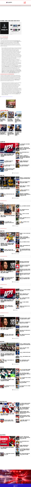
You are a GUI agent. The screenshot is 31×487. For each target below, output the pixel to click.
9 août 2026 (21, 345)
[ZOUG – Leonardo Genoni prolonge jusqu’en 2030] (2, 195)
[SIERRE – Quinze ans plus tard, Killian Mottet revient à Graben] (7, 209)
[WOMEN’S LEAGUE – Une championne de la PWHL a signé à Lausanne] (7, 265)
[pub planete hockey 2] (11, 103)
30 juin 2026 (21, 387)
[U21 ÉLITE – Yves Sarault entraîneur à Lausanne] (17, 303)
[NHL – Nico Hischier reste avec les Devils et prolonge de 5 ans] (2, 386)
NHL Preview (6, 96)
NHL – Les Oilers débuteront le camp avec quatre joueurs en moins (18, 120)
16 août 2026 (21, 223)
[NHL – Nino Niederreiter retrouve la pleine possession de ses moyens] (7, 373)
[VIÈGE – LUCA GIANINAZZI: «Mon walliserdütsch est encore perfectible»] (2, 223)
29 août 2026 (6, 171)
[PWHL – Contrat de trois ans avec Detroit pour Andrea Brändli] (17, 335)
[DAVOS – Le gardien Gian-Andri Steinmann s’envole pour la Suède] (17, 299)
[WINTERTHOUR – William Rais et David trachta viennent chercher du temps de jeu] (2, 250)
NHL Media (3, 96)
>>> (15, 423)
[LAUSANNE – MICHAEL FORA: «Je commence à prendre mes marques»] (17, 187)
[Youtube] (20, 471)
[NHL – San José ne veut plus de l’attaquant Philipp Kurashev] (17, 386)
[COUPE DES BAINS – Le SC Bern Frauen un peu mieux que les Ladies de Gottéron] (17, 323)
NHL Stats (9, 96)
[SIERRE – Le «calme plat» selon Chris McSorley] (17, 214)
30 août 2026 (21, 150)
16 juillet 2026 (21, 357)
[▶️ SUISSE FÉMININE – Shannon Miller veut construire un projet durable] (17, 421)
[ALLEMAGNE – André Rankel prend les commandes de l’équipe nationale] (17, 162)
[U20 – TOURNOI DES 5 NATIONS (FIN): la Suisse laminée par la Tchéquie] (2, 166)
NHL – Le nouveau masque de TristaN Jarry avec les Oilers (10, 120)
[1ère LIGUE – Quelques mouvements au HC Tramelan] (2, 361)
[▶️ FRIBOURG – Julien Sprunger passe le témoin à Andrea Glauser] (17, 191)
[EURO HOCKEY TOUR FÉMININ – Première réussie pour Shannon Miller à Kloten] (2, 421)
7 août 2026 (21, 239)
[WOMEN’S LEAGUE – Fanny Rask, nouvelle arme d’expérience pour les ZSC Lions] (17, 262)
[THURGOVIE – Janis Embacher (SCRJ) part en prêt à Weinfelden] (17, 218)
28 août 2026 (21, 183)
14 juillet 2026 (21, 379)
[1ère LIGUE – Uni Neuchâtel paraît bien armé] (17, 353)
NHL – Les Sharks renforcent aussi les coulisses (3, 120)
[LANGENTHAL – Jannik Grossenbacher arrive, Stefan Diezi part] (17, 246)
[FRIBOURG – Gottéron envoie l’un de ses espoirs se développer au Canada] (17, 295)
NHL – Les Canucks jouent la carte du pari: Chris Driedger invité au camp (11, 133)
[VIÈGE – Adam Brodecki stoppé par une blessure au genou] (17, 210)
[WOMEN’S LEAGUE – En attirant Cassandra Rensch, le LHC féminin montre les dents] (17, 279)
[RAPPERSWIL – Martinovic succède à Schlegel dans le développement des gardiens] (2, 307)
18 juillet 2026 (21, 349)
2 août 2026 (6, 251)
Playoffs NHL (11, 96)
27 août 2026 (21, 291)
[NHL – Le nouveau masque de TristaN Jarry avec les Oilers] (2, 454)
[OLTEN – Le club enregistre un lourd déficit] (17, 206)
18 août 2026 (6, 223)
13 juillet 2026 (21, 383)
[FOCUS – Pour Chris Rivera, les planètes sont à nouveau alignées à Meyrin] (17, 361)
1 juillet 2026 (6, 387)
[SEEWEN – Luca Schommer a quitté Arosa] (17, 242)
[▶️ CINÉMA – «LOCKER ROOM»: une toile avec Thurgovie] (17, 223)
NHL (1, 96)
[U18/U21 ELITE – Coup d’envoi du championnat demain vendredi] (17, 290)
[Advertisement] (15, 15)
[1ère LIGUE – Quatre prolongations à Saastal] (17, 357)
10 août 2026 (2, 246)
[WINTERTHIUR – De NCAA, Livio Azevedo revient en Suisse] (17, 234)
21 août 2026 (21, 215)
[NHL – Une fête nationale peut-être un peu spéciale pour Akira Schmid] (17, 382)
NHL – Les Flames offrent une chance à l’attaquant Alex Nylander (18, 133)
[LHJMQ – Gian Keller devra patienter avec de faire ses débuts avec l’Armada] (17, 454)
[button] (25, 2)
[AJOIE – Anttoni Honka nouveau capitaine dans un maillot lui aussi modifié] (17, 166)
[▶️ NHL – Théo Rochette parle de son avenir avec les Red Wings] (17, 378)
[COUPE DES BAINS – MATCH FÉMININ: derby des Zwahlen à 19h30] (17, 331)
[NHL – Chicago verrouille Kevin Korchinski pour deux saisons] (17, 145)
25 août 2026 (2, 217)
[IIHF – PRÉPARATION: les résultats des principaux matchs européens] (2, 162)
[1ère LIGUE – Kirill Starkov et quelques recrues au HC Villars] (17, 349)
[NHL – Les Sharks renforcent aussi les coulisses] (17, 153)
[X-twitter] (17, 471)
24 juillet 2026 (21, 295)
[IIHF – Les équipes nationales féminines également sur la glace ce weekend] (17, 327)
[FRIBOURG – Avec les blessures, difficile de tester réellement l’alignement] (17, 182)
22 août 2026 (21, 211)
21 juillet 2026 (21, 279)
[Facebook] (11, 471)
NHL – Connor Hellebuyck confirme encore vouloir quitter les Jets (3, 133)
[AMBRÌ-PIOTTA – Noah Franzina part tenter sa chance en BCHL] (17, 307)
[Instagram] (14, 471)
